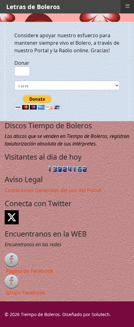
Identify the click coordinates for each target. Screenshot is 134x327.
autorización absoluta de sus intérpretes (52, 143)
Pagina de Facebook (29, 271)
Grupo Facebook (25, 292)
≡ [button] (127, 6)
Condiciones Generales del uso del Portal (53, 190)
